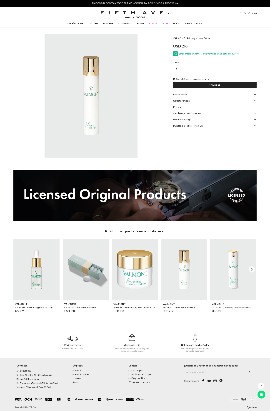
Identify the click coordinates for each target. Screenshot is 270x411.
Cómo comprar (135, 370)
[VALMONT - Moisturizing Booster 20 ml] (36, 269)
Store (75, 382)
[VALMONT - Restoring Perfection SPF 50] (233, 269)
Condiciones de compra (139, 374)
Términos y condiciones (139, 382)
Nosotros (76, 370)
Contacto (76, 378)
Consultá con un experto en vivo (192, 79)
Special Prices (158, 23)
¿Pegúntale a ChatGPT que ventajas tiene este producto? (209, 54)
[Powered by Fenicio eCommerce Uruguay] (252, 407)
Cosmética (125, 23)
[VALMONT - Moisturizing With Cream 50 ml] (135, 269)
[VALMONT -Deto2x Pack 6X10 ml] (86, 269)
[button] (252, 269)
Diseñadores (76, 23)
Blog (176, 23)
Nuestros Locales (80, 374)
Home (140, 23)
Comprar (215, 85)
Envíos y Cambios (136, 378)
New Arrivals (194, 23)
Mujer (94, 23)
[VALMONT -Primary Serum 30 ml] (184, 269)
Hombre (107, 23)
